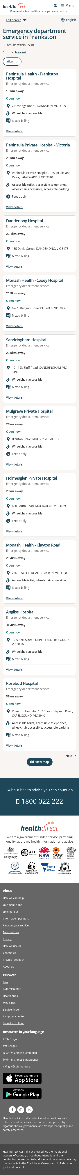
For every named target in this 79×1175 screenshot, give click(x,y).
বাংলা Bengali (10, 1046)
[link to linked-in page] (29, 1109)
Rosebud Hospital (22, 683)
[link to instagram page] (20, 1109)
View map (44, 762)
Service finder (11, 1009)
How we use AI (12, 946)
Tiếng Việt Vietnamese (16, 1066)
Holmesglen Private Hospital (31, 478)
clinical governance (26, 1126)
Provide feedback (13, 959)
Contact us (9, 953)
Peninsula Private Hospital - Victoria (38, 145)
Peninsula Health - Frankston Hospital (32, 76)
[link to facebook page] (12, 1109)
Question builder (13, 1023)
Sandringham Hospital (26, 339)
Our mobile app (12, 905)
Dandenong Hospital (24, 220)
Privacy (7, 939)
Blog (5, 982)
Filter (14, 62)
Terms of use (11, 932)
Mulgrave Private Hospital (29, 411)
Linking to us (11, 911)
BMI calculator (12, 989)
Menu (69, 5)
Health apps (10, 996)
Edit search (13, 20)
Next (69, 756)
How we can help (13, 898)
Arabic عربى (10, 1039)
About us (8, 966)
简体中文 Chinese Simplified (20, 1052)
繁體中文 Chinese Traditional (20, 1059)
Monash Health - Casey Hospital (34, 280)
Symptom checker (14, 1016)
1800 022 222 (41, 801)
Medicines (9, 1002)
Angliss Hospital (20, 612)
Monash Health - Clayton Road (33, 545)
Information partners (16, 918)
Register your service (16, 925)
